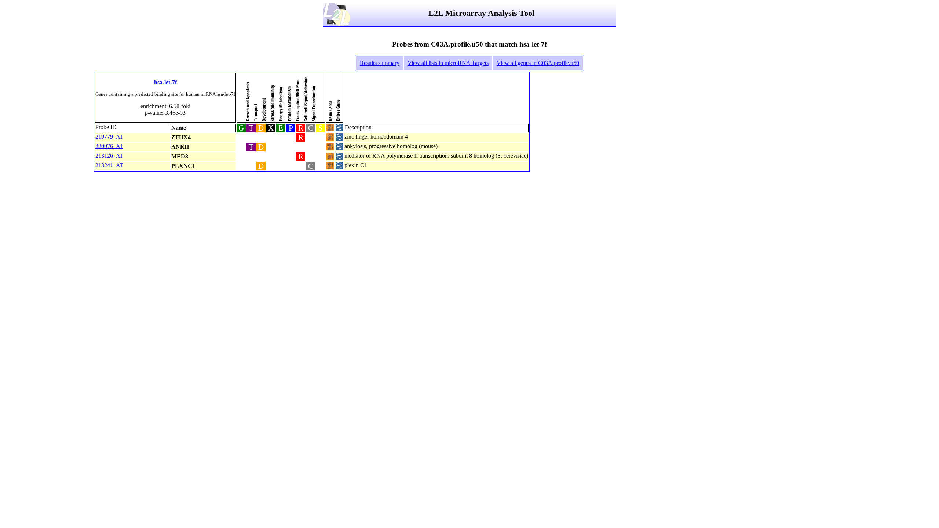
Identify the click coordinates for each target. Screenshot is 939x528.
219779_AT (109, 136)
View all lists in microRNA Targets (448, 63)
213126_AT (109, 156)
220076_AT (109, 146)
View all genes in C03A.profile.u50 (538, 63)
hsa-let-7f (165, 82)
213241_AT (109, 165)
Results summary (379, 63)
